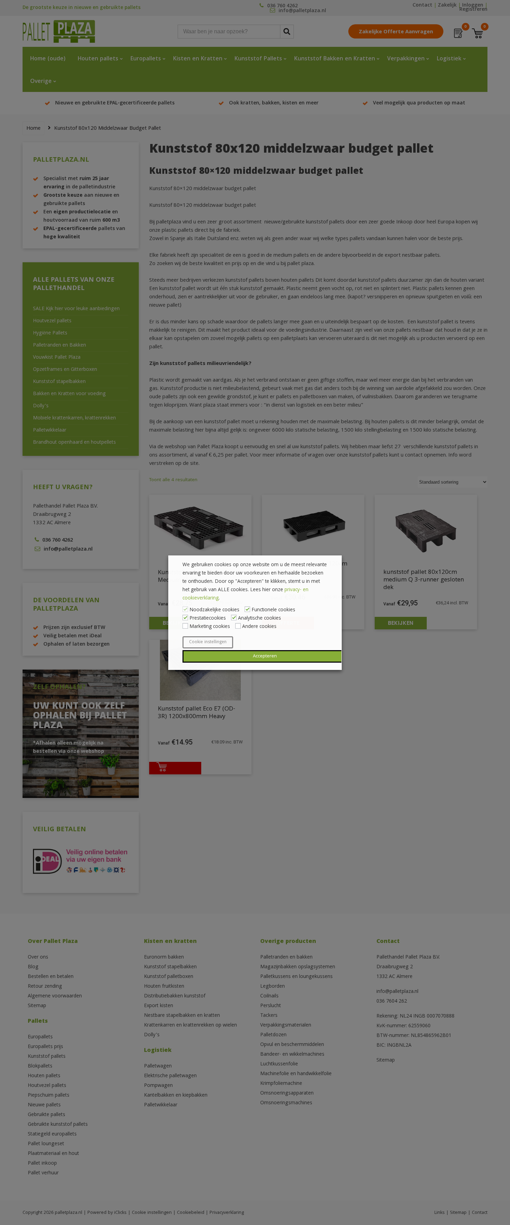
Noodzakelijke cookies (214, 610)
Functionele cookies (273, 610)
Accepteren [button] (265, 656)
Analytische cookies (259, 618)
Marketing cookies (209, 627)
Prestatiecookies (207, 618)
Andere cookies (259, 627)
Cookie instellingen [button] (208, 642)
